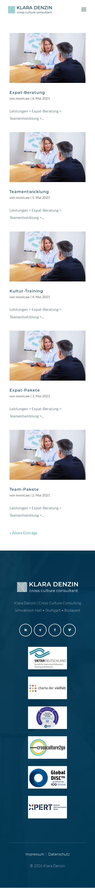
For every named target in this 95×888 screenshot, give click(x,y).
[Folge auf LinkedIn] (25, 630)
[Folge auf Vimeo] (69, 630)
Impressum (34, 854)
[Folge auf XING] (40, 630)
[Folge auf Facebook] (54, 630)
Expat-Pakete (25, 390)
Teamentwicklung (29, 191)
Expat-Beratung (27, 92)
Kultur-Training (26, 291)
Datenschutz (59, 854)
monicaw (23, 98)
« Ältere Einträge (23, 532)
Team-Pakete (24, 489)
